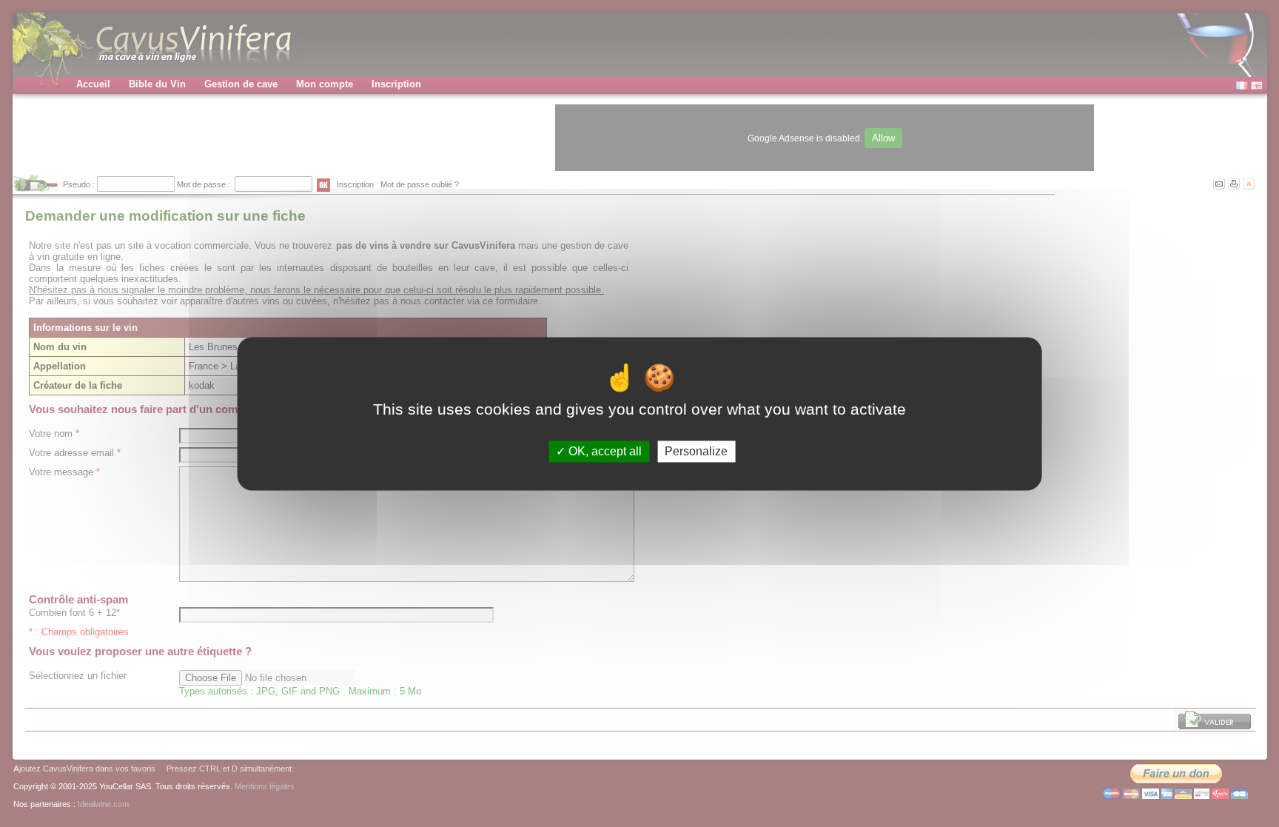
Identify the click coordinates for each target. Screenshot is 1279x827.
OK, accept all (603, 451)
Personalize (696, 451)
